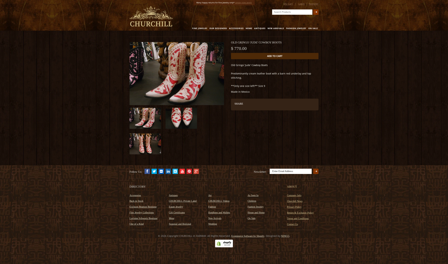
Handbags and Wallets (219, 212)
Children (252, 201)
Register (313, 3)
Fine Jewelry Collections (142, 212)
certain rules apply (243, 2)
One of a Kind (137, 224)
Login (301, 3)
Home (249, 28)
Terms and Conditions (298, 218)
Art (210, 195)
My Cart (288, 3)
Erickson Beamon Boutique (143, 206)
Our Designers (218, 28)
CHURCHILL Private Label (183, 201)
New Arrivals (276, 28)
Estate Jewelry (176, 206)
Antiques (259, 28)
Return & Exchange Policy (300, 212)
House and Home (256, 212)
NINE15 (285, 236)
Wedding (212, 224)
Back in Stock (136, 201)
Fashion (212, 206)
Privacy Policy (294, 207)
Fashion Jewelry (296, 28)
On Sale (313, 28)
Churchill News (294, 201)
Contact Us (292, 224)
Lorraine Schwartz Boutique (144, 218)
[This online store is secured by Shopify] (224, 246)
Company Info (294, 195)
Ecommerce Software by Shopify (247, 236)
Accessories (236, 28)
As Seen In (253, 195)
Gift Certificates (177, 212)
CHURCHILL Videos (218, 201)
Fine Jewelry (199, 28)
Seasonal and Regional (180, 224)
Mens (171, 218)
